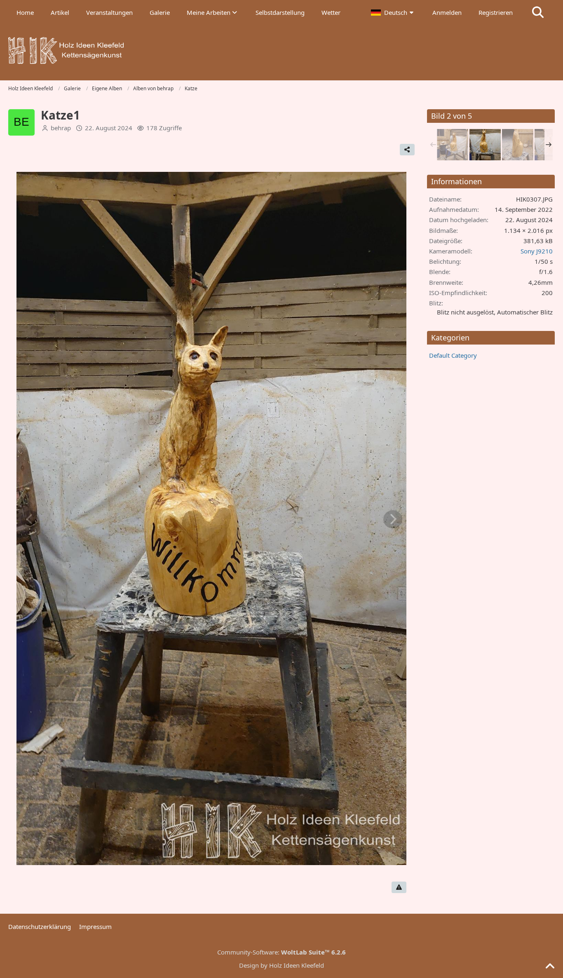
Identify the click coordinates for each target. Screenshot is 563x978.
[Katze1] (452, 144)
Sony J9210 (537, 251)
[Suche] (537, 12)
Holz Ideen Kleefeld (296, 965)
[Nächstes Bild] (392, 519)
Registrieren (496, 12)
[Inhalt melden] (399, 887)
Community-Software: (281, 952)
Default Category (453, 355)
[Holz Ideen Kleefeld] (281, 50)
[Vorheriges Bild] (30, 519)
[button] (393, 12)
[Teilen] (407, 149)
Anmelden (447, 12)
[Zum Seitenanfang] (550, 966)
